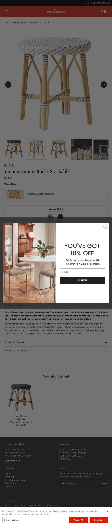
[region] (56, 516)
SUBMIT (83, 280)
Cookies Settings (12, 520)
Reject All (98, 520)
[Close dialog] (105, 226)
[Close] (107, 511)
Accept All (78, 520)
